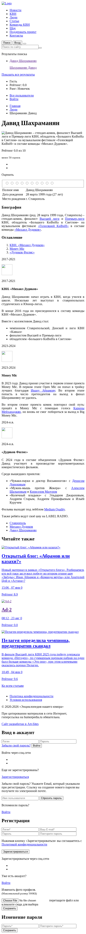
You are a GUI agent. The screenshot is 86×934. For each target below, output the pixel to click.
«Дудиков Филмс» (22, 252)
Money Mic (17, 248)
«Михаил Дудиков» (27, 229)
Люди (13, 17)
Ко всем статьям (13, 685)
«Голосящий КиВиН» (53, 226)
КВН (13, 13)
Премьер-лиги (74, 218)
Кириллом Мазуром (43, 491)
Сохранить (9, 908)
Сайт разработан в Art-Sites (20, 724)
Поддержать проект (23, 32)
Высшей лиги (49, 218)
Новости (15, 10)
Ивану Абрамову (43, 390)
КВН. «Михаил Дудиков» (27, 245)
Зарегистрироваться (15, 777)
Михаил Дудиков (21, 526)
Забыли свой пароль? (16, 745)
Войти (36, 745)
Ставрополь (18, 523)
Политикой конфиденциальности (24, 844)
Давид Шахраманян (23, 530)
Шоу (13, 28)
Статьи (14, 21)
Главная (15, 106)
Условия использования (26, 700)
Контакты (16, 35)
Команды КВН (20, 24)
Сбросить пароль (51, 798)
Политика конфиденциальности (31, 696)
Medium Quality (54, 509)
